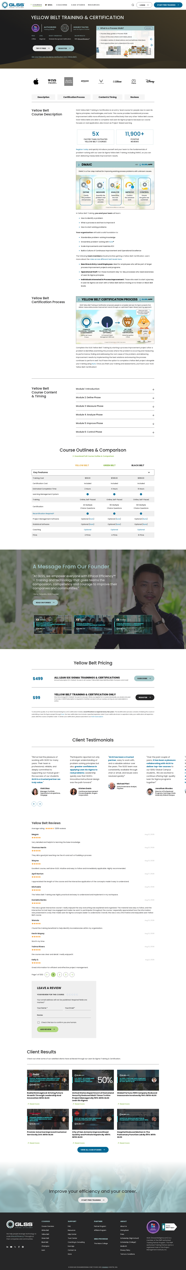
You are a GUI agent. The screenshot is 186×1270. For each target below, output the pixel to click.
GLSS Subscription (97, 717)
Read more (34, 1104)
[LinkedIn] (7, 1247)
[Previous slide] (151, 39)
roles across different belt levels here (106, 259)
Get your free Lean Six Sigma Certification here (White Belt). (54, 57)
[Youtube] (11, 1247)
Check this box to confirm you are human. (58, 1022)
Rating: (50, 994)
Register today (82, 149)
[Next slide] (151, 45)
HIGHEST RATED (80, 27)
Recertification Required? (43, 513)
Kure (111, 242)
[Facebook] (19, 1247)
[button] (133, 5)
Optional (87, 529)
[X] (15, 1247)
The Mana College (101, 1243)
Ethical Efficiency (17, 1236)
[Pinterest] (23, 1247)
